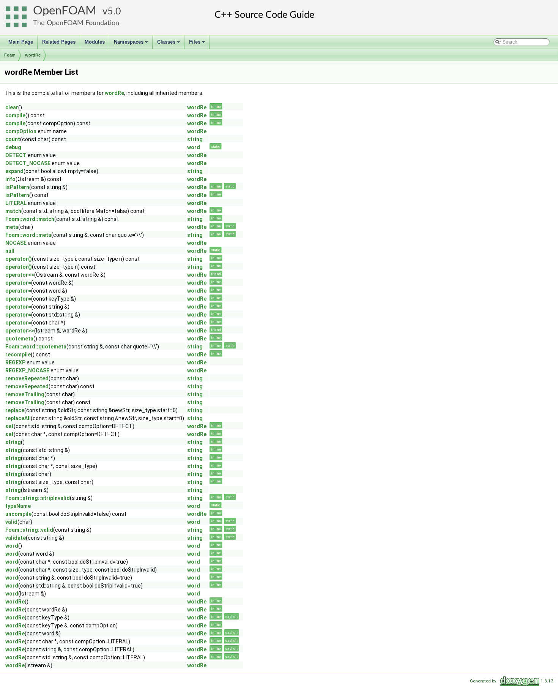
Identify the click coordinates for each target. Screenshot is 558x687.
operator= (18, 283)
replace (14, 410)
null (9, 251)
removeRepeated (27, 378)
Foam (10, 55)
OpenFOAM (64, 11)
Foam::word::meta (28, 235)
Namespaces (131, 44)
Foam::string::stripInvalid (37, 498)
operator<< (19, 275)
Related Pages (59, 42)
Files (197, 44)
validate (15, 538)
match (13, 211)
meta (11, 227)
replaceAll (18, 418)
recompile (18, 354)
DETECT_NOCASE (27, 163)
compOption (20, 131)
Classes (169, 44)
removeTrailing (24, 394)
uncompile (18, 514)
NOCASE (16, 243)
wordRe (33, 55)
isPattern (17, 187)
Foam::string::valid (29, 530)
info (10, 179)
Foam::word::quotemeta (35, 347)
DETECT (16, 155)
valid (11, 522)
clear (11, 107)
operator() (18, 259)
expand (14, 171)
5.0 (114, 11)
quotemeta (19, 339)
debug (13, 147)
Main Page (20, 42)
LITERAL (16, 203)
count (12, 139)
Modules (95, 42)
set (9, 426)
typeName (18, 506)
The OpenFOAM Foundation (76, 23)
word (193, 147)
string (195, 139)
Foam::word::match (29, 219)
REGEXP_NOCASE (27, 370)
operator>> (19, 331)
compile (15, 115)
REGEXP (15, 362)
